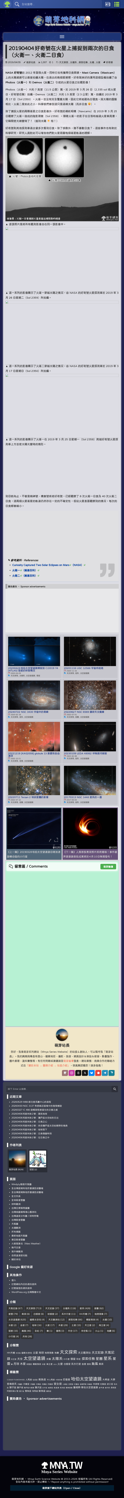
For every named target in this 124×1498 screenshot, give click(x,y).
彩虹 (37, 1331)
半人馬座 (51, 1380)
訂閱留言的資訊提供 (21, 1288)
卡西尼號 (58, 1379)
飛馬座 (35, 1391)
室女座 (58, 1383)
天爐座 (19, 1384)
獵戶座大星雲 (29, 1387)
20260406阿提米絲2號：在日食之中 (30, 1137)
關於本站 (16, 1259)
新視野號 (83, 1384)
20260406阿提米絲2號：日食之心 (29, 1121)
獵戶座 (20, 1387)
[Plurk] (98, 1073)
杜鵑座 (103, 1384)
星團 (96, 1308)
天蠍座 (26, 1384)
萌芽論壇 (108, 866)
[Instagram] (72, 1073)
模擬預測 (90, 1319)
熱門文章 (16, 1247)
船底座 (56, 1387)
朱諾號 (96, 1384)
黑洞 (24, 1314)
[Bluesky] (92, 1073)
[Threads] (78, 1073)
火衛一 (16, 570)
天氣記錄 (13, 1308)
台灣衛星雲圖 (18, 1220)
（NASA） (77, 565)
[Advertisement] (62, 468)
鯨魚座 (42, 1391)
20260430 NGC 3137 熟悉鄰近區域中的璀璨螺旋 (36, 1106)
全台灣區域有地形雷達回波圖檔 (27, 1188)
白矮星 (36, 1314)
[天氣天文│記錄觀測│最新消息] (62, 24)
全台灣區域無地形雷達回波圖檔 (27, 1192)
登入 (13, 1280)
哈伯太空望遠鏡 (86, 1379)
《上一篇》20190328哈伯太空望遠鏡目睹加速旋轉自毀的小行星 (33, 854)
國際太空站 (35, 1319)
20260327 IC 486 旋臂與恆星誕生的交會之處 (34, 1110)
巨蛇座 (70, 1384)
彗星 (10, 1331)
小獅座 (65, 1384)
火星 (98, 62)
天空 (70, 1331)
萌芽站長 (30, 62)
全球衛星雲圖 (18, 1200)
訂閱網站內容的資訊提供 (23, 1284)
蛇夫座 (62, 1387)
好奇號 (109, 62)
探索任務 (83, 62)
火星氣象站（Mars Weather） (26, 1243)
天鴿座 (38, 1384)
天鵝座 (44, 1384)
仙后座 (35, 1379)
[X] (85, 1073)
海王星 (102, 1325)
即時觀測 (16, 1204)
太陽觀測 (16, 1228)
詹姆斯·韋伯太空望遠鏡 (85, 1387)
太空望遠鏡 (14, 1319)
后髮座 (66, 1379)
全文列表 (16, 1196)
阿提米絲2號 (12, 1391)
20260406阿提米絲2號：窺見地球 (29, 1114)
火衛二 (16, 575)
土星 (74, 1325)
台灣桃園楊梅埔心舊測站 (23, 1212)
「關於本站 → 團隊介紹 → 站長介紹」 (48, 1065)
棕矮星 (50, 1314)
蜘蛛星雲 (69, 1387)
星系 (82, 1308)
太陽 (92, 62)
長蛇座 (113, 1387)
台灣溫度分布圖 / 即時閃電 (25, 1216)
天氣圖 (14, 1224)
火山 (97, 1331)
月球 (25, 1336)
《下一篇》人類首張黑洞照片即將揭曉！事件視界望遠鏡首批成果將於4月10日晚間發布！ (90, 854)
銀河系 (107, 1387)
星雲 (10, 1314)
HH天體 (83, 1314)
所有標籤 (16, 1232)
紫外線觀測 (17, 1251)
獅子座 (12, 1387)
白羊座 (44, 1387)
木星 (60, 1325)
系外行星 (66, 1314)
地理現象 (99, 1314)
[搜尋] (115, 1089)
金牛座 (101, 1387)
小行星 (11, 1336)
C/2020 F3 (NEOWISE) (16, 1379)
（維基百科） (29, 570)
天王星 (88, 1325)
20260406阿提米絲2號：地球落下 (29, 1129)
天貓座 (32, 1384)
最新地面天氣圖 (19, 1236)
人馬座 (29, 1380)
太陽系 (73, 62)
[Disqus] (62, 909)
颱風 (24, 1331)
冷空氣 (84, 1331)
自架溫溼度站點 (19, 1255)
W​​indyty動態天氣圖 (21, 1184)
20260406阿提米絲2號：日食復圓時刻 (31, 1133)
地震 (109, 1331)
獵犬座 (38, 1387)
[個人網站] (65, 1073)
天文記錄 (49, 1308)
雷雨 (58, 1331)
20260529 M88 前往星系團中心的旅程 (31, 1102)
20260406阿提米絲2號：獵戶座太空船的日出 (35, 1118)
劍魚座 (42, 1379)
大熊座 (106, 1379)
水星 (10, 1325)
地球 (34, 1325)
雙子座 (21, 1391)
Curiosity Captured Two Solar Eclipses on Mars (40, 565)
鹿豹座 (48, 1391)
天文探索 (63, 62)
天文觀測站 (54, 1319)
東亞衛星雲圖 (18, 1239)
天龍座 (50, 1384)
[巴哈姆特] (111, 1073)
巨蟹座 (76, 1384)
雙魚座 (28, 1391)
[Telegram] (105, 1073)
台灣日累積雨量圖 (20, 1208)
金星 (22, 1325)
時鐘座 (89, 1384)
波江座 (110, 1384)
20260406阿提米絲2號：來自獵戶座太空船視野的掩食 (39, 1125)
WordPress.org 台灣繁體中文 (26, 1292)
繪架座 (50, 1387)
